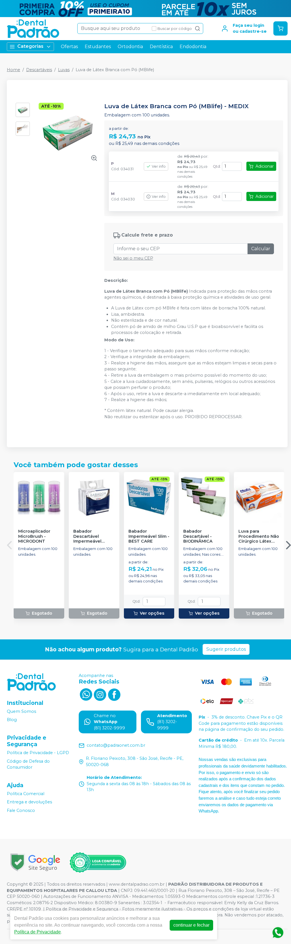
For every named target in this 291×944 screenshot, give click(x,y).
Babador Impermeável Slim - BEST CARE (148, 536)
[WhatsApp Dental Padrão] (86, 693)
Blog (12, 719)
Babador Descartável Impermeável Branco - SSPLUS (91, 536)
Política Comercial (25, 793)
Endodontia (193, 46)
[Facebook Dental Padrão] (114, 693)
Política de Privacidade (37, 931)
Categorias (30, 46)
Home (13, 69)
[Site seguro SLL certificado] (35, 862)
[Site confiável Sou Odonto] (97, 862)
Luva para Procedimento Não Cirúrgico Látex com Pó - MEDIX (258, 536)
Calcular (260, 248)
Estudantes (98, 46)
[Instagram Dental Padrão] (100, 693)
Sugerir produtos (226, 649)
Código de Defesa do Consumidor (28, 764)
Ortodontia (130, 46)
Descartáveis (39, 69)
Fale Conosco (21, 810)
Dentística (161, 46)
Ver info (159, 166)
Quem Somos (21, 711)
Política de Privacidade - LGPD (38, 752)
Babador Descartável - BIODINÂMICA (198, 536)
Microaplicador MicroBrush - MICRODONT (34, 536)
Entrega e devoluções (29, 802)
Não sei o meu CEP (133, 258)
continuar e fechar (191, 925)
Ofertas (69, 46)
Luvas (64, 69)
